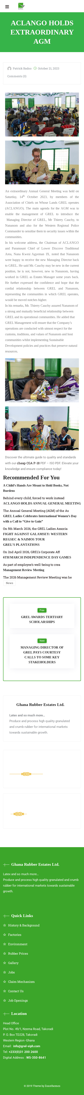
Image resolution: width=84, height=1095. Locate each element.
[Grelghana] (21, 6)
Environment (17, 944)
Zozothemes (52, 1086)
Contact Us (15, 991)
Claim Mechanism (21, 982)
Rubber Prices (18, 953)
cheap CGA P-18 (28, 463)
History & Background (24, 925)
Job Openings (18, 1000)
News (9, 583)
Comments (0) (16, 76)
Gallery (13, 963)
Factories (14, 935)
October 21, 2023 (48, 68)
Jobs (11, 972)
